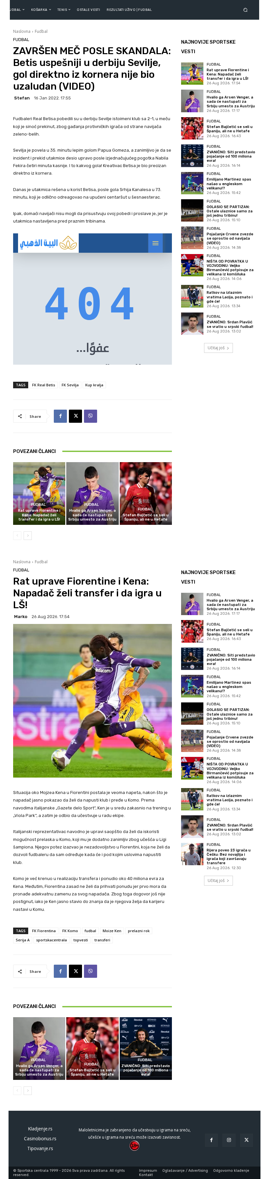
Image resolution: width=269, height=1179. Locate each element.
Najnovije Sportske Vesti (208, 46)
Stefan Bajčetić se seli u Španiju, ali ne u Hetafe (146, 517)
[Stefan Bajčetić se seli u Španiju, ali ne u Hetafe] (146, 493)
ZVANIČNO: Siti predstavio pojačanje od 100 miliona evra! (231, 156)
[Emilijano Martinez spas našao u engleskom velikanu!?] (192, 183)
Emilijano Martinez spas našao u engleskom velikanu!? (229, 183)
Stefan (22, 98)
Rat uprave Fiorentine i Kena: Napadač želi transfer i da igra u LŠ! (39, 514)
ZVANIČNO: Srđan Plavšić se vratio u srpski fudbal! (230, 324)
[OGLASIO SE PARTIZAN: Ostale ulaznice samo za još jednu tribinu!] (192, 210)
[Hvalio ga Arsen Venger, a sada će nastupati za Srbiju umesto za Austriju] (92, 493)
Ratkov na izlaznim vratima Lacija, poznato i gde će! (230, 296)
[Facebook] (60, 416)
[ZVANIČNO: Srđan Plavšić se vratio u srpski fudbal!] (192, 323)
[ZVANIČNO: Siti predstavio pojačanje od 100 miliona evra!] (192, 155)
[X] (75, 416)
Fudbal (41, 31)
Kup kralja (94, 384)
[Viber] (90, 416)
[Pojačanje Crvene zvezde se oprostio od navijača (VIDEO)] (192, 237)
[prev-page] (17, 535)
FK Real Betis (43, 384)
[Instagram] (228, 1140)
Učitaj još (216, 348)
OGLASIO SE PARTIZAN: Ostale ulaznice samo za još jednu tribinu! (230, 211)
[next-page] (28, 535)
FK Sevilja (70, 384)
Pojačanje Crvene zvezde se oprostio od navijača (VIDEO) (230, 238)
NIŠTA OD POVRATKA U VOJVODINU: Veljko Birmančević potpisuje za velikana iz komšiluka (230, 268)
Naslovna (22, 31)
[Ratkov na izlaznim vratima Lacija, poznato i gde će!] (192, 296)
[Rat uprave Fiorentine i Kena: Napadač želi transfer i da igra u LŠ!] (39, 493)
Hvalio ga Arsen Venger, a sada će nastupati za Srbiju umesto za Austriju (92, 514)
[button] (247, 9)
